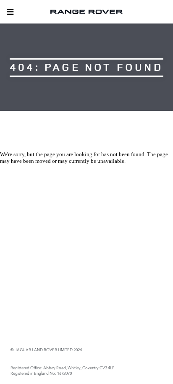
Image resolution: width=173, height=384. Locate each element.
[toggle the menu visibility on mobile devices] (10, 11)
